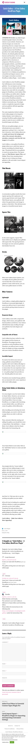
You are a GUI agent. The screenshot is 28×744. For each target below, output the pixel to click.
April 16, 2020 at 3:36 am (9, 597)
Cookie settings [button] (5, 742)
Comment (5, 642)
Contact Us (17, 725)
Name (4, 663)
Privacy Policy (20, 728)
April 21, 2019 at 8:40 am (9, 559)
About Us (10, 725)
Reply (4, 573)
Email (4, 670)
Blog (8, 532)
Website (4, 678)
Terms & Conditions (10, 728)
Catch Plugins (10, 2)
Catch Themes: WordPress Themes (14, 732)
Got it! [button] (12, 742)
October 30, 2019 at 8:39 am (10, 578)
